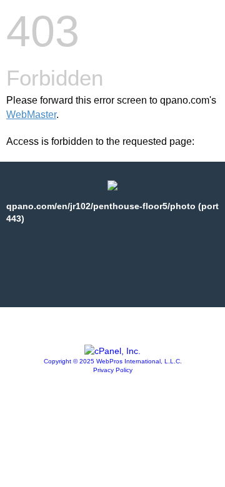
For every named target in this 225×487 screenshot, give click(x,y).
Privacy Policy (112, 369)
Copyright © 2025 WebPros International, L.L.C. (113, 361)
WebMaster (31, 114)
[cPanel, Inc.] (112, 351)
